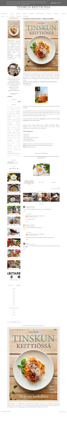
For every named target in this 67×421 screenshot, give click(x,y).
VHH (12, 110)
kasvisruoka (10, 124)
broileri (14, 114)
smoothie (31, 182)
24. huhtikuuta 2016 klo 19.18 (30, 244)
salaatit (15, 146)
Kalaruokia (31, 13)
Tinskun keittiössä (33, 7)
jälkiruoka (15, 119)
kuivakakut (14, 127)
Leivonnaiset (56, 13)
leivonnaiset (17, 129)
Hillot (16, 106)
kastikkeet (18, 122)
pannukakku (9, 137)
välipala (10, 155)
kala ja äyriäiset (12, 121)
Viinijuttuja (18, 16)
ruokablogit (27, 182)
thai (19, 148)
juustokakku (18, 118)
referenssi (9, 145)
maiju (26, 243)
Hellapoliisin (42, 118)
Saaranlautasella (30, 206)
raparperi (9, 142)
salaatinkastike (10, 146)
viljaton (32, 183)
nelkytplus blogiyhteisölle (42, 156)
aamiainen (18, 110)
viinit (19, 149)
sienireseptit (9, 148)
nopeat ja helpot (16, 135)
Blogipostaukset (4, 13)
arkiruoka (9, 114)
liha (13, 130)
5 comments (53, 182)
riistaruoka (18, 145)
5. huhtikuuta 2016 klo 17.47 (33, 235)
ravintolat (18, 143)
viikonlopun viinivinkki (12, 149)
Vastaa (24, 211)
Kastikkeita (49, 13)
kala (8, 121)
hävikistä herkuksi (16, 116)
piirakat (15, 138)
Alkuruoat (25, 13)
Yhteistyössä (25, 16)
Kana (15, 108)
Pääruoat (12, 16)
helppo (9, 116)
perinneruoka (9, 138)
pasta (15, 137)
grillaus (18, 114)
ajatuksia (14, 111)
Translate (16, 163)
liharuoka (18, 130)
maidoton (14, 132)
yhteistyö (14, 155)
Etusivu (11, 13)
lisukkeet (9, 132)
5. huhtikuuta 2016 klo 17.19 (30, 207)
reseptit (32, 181)
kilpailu (18, 126)
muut (30, 181)
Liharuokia (64, 13)
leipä (13, 129)
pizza (19, 138)
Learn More (54, 3)
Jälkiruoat (18, 13)
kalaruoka (18, 121)
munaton (18, 134)
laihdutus (9, 129)
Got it (59, 3)
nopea (11, 135)
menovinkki (13, 133)
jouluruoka (9, 118)
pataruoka (18, 137)
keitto (14, 126)
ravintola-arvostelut (10, 143)
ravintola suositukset (16, 142)
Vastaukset (29, 232)
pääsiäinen (18, 140)
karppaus (9, 123)
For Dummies (10, 106)
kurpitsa (18, 127)
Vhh (7, 16)
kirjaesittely (26, 181)
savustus (19, 146)
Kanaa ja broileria (40, 13)
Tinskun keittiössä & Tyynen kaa (36, 215)
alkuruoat (18, 113)
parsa (13, 137)
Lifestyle (18, 108)
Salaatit (2, 16)
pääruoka (10, 140)
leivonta (9, 130)
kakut (19, 119)
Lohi (8, 110)
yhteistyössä (18, 155)
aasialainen (9, 111)
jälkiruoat (9, 119)
